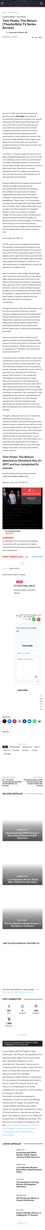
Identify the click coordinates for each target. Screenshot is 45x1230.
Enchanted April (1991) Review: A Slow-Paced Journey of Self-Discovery (22, 835)
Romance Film (21, 1195)
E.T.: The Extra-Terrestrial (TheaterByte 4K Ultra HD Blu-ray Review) (12, 783)
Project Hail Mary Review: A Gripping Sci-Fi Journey (28, 1214)
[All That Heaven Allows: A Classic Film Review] (8, 1198)
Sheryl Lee (7, 750)
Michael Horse (27, 747)
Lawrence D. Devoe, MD (18, 32)
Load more (21, 1223)
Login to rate (37, 557)
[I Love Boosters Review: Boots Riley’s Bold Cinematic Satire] (22, 863)
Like (9, 1005)
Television (21, 17)
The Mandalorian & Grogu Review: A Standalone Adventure (22, 924)
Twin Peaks (7, 754)
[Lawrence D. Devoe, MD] (4, 32)
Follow (23, 1005)
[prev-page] (4, 933)
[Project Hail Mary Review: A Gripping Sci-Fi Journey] (8, 1213)
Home (4, 12)
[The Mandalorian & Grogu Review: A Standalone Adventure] (22, 907)
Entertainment (13, 12)
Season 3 (37, 747)
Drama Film (22, 830)
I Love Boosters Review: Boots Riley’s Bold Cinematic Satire (22, 880)
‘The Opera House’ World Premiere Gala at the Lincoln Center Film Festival (33, 783)
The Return (25, 750)
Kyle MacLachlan (14, 747)
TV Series (35, 750)
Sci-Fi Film (22, 920)
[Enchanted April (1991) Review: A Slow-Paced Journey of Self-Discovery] (22, 819)
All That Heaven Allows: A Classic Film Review (27, 1199)
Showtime (16, 750)
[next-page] (8, 933)
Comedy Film (22, 876)
